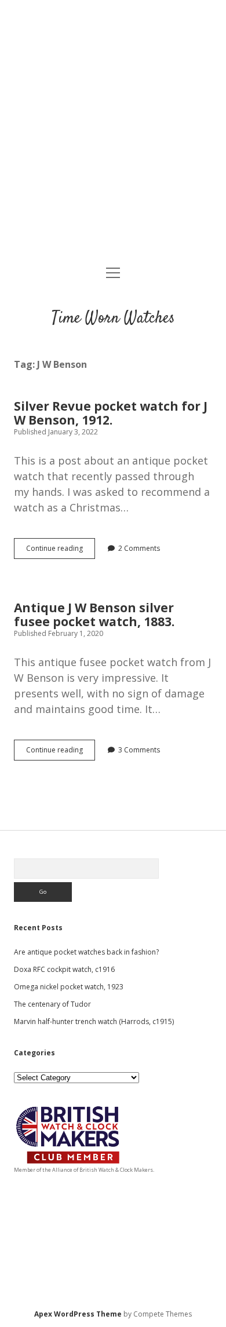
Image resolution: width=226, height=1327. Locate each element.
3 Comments (139, 750)
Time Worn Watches (113, 318)
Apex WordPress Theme (78, 1314)
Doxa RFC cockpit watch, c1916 (64, 969)
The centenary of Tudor (52, 1004)
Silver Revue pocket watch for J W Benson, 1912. (110, 413)
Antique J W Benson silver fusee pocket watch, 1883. (94, 614)
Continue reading (60, 551)
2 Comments (139, 548)
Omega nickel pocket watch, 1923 (68, 987)
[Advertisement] (113, 134)
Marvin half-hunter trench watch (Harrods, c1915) (94, 1021)
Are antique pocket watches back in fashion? (86, 952)
